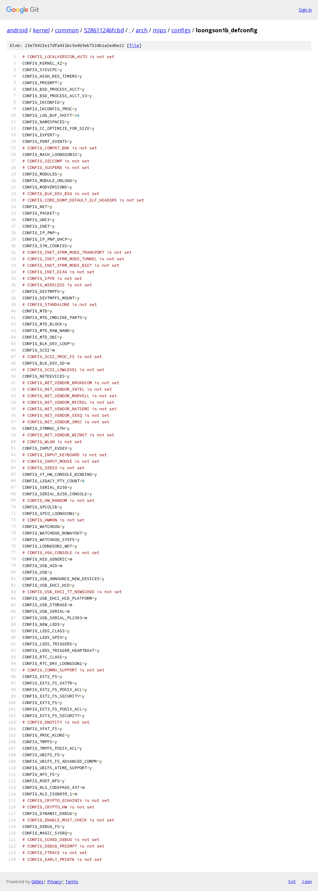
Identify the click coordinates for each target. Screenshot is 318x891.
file (134, 45)
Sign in (305, 10)
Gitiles (37, 881)
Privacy (54, 881)
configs (181, 30)
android (17, 30)
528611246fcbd (104, 30)
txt (292, 881)
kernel (41, 30)
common (67, 30)
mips (159, 30)
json (307, 881)
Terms (71, 881)
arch (142, 30)
